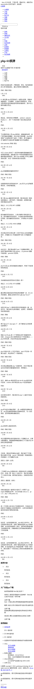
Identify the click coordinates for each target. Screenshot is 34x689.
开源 (5, 41)
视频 (5, 19)
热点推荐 (7, 54)
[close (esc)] (1, 684)
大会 (5, 11)
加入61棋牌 (11, 649)
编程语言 (7, 35)
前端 (5, 33)
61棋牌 (3, 6)
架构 (5, 31)
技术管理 (7, 43)
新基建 (6, 48)
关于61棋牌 (11, 645)
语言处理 (5, 70)
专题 (5, 13)
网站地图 (4, 687)
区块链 (6, 46)
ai (4, 39)
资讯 (5, 21)
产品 (5, 52)
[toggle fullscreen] (4, 684)
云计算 (6, 37)
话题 (5, 17)
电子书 (6, 15)
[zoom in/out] (6, 684)
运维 (5, 45)
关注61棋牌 (11, 651)
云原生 (6, 50)
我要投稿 (11, 647)
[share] (3, 684)
